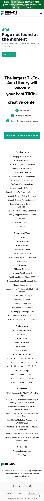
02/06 (22, 374)
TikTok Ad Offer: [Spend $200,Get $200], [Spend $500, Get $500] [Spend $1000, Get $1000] (22, 5)
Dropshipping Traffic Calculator (22, 176)
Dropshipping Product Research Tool (22, 281)
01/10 (31, 378)
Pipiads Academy (22, 350)
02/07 (13, 374)
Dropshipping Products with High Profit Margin (22, 290)
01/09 (13, 382)
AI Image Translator (22, 269)
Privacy (8, 493)
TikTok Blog (22, 334)
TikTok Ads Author (22, 346)
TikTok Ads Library (22, 249)
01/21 (13, 378)
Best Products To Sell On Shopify (22, 315)
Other (36, 366)
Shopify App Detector (22, 172)
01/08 (22, 382)
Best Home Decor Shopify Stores (22, 319)
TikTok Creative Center (22, 253)
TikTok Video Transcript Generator (22, 257)
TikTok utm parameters (22, 160)
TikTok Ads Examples (22, 330)
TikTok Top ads (22, 338)
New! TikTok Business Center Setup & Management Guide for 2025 (22, 401)
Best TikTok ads (22, 342)
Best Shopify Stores (22, 299)
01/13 (22, 378)
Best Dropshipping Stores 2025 (22, 277)
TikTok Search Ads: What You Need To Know (22, 394)
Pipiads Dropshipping (22, 285)
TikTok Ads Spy (22, 241)
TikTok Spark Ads (22, 245)
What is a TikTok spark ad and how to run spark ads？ (22, 428)
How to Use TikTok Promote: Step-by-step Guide (22, 414)
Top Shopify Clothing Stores (22, 311)
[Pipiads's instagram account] (30, 486)
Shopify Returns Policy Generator (22, 210)
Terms (20, 493)
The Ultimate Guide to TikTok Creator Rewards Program (22, 408)
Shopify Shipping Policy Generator (22, 214)
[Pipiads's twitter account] (19, 486)
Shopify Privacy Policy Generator (22, 196)
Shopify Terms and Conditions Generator (22, 205)
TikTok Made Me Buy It (22, 295)
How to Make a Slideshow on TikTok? (22, 433)
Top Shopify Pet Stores (22, 303)
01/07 (31, 382)
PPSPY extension (22, 222)
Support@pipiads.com (22, 451)
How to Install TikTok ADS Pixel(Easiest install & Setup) (22, 439)
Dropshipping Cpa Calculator (22, 180)
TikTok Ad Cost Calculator (22, 184)
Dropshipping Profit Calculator (22, 188)
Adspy (22, 237)
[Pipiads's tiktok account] (25, 486)
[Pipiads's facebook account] (14, 486)
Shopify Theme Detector (22, 168)
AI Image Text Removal (22, 273)
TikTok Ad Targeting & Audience (22, 164)
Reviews (22, 265)
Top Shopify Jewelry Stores (22, 307)
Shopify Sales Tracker (22, 156)
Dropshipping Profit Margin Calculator (22, 192)
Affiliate (22, 226)
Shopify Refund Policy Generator (22, 200)
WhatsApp (22, 455)
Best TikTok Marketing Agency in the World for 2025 (22, 421)
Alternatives (22, 261)
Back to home (9, 54)
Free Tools (22, 218)
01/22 (31, 374)
